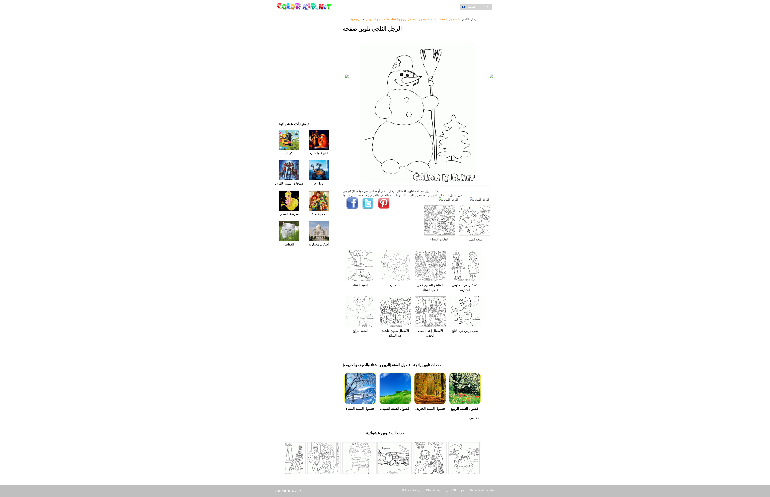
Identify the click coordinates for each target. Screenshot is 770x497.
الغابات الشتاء (439, 239)
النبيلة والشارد (318, 153)
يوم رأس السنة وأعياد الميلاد (295, 89)
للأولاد (282, 57)
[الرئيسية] (305, 6)
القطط (289, 244)
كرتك (289, 153)
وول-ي (318, 183)
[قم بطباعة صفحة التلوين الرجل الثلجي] (448, 199)
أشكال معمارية (287, 32)
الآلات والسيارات (288, 15)
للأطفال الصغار (287, 81)
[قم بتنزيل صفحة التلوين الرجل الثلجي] (479, 199)
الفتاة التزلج (360, 331)
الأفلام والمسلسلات (290, 98)
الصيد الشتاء (360, 285)
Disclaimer (433, 490)
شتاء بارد (395, 285)
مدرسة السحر (289, 214)
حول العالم (285, 24)
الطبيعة (283, 106)
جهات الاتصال (455, 490)
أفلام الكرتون (286, 48)
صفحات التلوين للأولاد (291, 73)
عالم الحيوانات (287, 40)
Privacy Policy (411, 490)
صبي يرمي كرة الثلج (465, 331)
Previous (282, 459)
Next (484, 459)
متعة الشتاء (474, 239)
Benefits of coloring (482, 490)
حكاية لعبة (318, 214)
